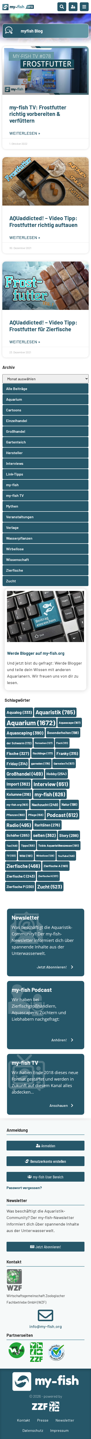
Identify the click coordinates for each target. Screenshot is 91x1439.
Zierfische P (20, 887)
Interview (51, 784)
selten (44, 835)
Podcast (62, 815)
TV (11, 855)
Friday (17, 763)
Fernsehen (43, 742)
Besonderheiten (63, 733)
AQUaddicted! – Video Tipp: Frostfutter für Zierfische (43, 325)
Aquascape (69, 722)
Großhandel (25, 774)
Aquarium (31, 722)
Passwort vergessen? (24, 1187)
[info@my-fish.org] (45, 1315)
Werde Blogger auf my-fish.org (35, 653)
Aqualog (19, 712)
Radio (19, 825)
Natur (69, 804)
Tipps (28, 845)
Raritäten (47, 825)
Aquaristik (55, 712)
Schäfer (18, 835)
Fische (18, 753)
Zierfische (23, 866)
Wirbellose (45, 855)
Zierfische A (56, 866)
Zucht (49, 886)
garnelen (40, 763)
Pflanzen (15, 814)
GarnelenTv (64, 763)
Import (18, 784)
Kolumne (19, 794)
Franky (67, 753)
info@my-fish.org (45, 1326)
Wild (25, 856)
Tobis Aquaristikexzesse (58, 845)
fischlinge (43, 753)
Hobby (56, 773)
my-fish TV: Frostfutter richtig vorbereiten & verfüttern (37, 114)
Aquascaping (25, 732)
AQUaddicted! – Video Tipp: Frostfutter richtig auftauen (43, 221)
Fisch (62, 742)
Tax (12, 845)
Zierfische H (48, 876)
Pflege (35, 814)
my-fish (50, 794)
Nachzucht (45, 804)
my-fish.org (17, 804)
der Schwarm (19, 743)
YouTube (66, 855)
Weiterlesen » (24, 133)
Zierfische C (21, 876)
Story (68, 835)
